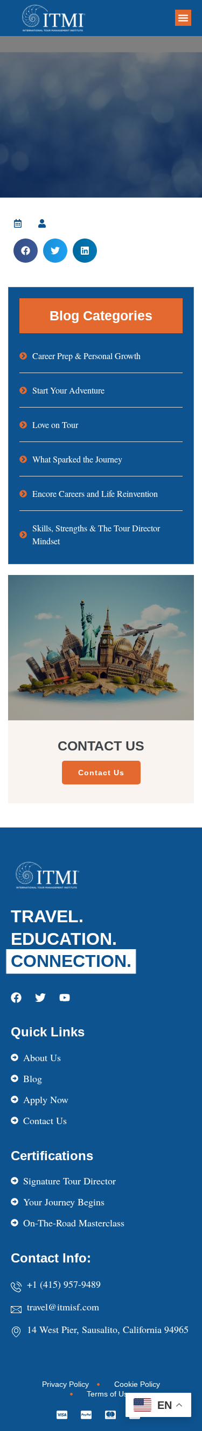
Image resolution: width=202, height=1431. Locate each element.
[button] (183, 18)
